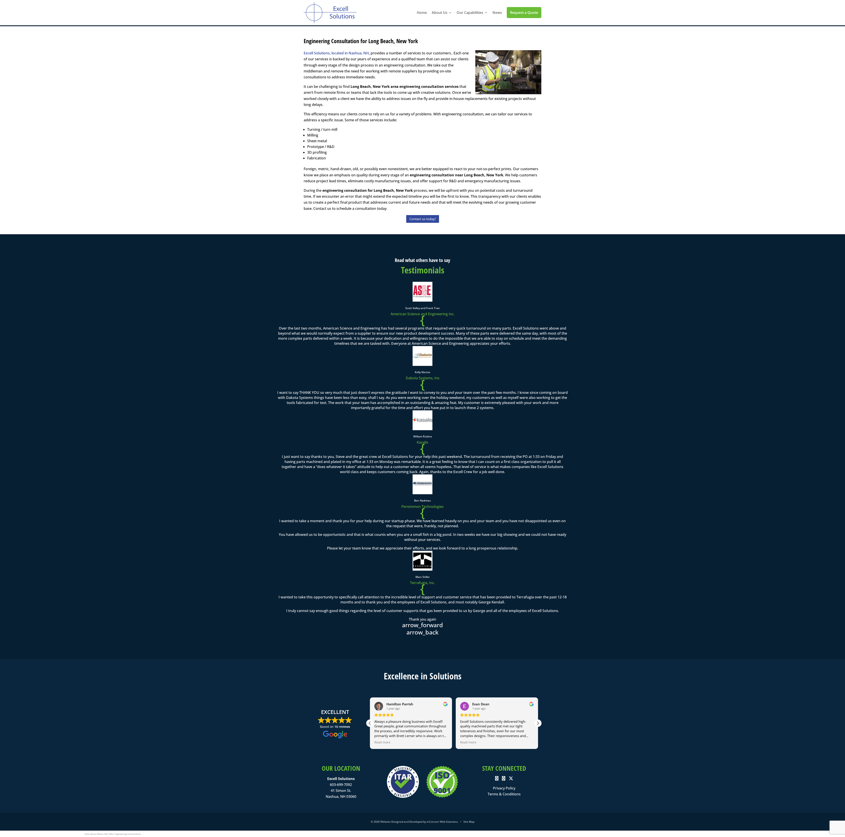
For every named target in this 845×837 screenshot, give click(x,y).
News (497, 12)
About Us (439, 12)
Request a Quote (524, 12)
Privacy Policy (504, 788)
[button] (538, 723)
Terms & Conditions (504, 794)
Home (422, 12)
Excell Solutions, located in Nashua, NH (336, 53)
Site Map (468, 822)
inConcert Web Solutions (442, 822)
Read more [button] (382, 742)
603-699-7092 (341, 784)
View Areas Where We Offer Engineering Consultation (112, 833)
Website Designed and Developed (401, 822)
